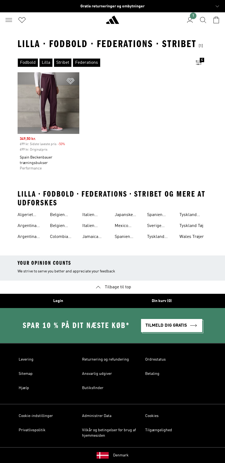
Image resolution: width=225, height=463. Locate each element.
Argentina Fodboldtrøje (30, 226)
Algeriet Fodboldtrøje (30, 215)
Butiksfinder (92, 388)
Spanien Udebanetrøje (160, 215)
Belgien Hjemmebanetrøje (67, 226)
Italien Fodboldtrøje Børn (94, 226)
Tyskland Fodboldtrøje (159, 237)
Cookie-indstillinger (36, 416)
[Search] (203, 20)
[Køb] (112, 22)
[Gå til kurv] (216, 20)
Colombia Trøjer (59, 237)
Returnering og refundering (105, 359)
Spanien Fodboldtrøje (127, 237)
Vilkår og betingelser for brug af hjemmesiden (109, 433)
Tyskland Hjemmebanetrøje (196, 215)
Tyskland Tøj (191, 226)
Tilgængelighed (158, 430)
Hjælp (24, 388)
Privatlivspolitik (32, 430)
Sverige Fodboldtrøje (159, 226)
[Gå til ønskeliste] (22, 20)
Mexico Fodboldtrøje (127, 226)
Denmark (121, 455)
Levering (26, 359)
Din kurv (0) (162, 301)
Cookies (152, 416)
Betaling (152, 374)
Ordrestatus (155, 359)
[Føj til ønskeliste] (70, 82)
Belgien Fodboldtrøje (62, 215)
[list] (104, 62)
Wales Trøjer (191, 237)
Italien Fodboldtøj (92, 215)
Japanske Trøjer (124, 215)
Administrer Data (96, 416)
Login (58, 301)
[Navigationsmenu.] (8, 20)
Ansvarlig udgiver (97, 374)
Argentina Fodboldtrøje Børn (30, 237)
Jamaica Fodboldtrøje (94, 237)
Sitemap (26, 374)
